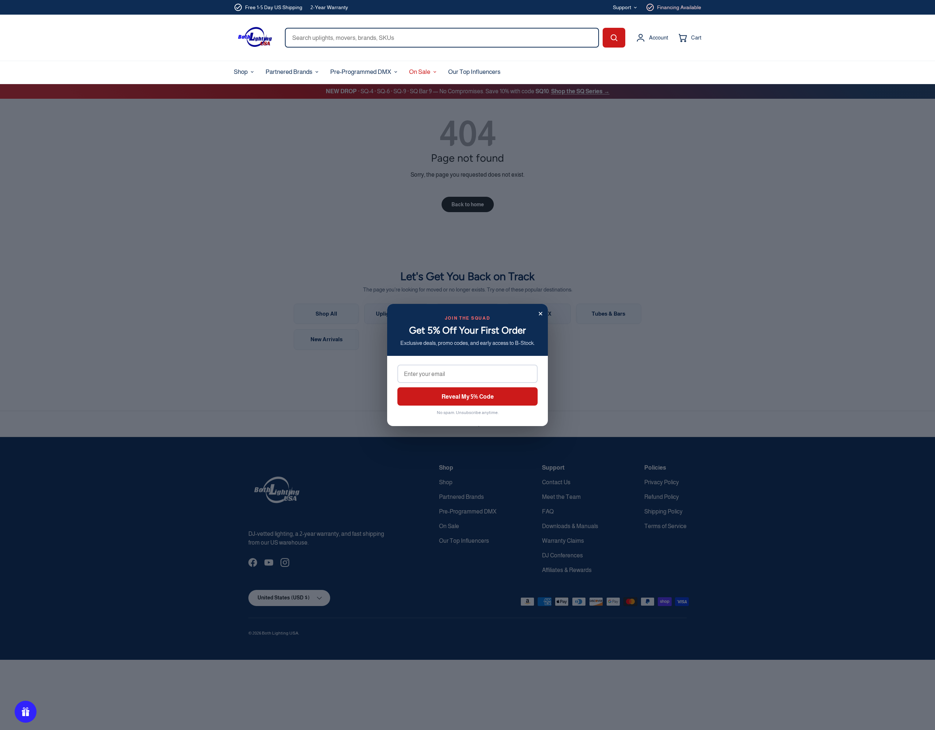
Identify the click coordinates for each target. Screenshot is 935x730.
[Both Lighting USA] (254, 37)
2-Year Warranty (329, 7)
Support (622, 7)
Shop (241, 71)
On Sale (419, 71)
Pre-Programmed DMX (360, 71)
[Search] (614, 38)
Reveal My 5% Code (468, 397)
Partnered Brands (289, 71)
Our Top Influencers (474, 71)
